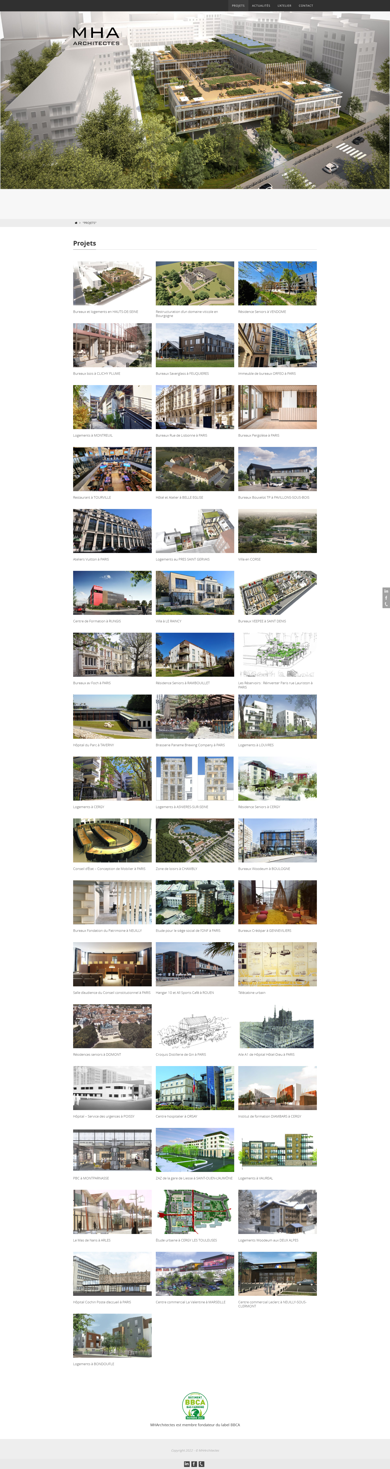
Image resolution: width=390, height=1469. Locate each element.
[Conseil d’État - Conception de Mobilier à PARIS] (112, 863)
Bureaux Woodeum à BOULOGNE (264, 868)
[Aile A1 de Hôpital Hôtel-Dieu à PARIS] (277, 1049)
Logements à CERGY (88, 806)
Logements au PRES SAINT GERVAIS (183, 559)
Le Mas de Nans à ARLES (91, 1240)
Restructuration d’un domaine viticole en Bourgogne (187, 313)
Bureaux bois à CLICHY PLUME (96, 373)
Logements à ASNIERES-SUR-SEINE (182, 806)
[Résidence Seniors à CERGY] (277, 801)
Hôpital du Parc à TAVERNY (93, 745)
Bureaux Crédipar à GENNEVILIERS (264, 930)
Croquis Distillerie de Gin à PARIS (181, 1054)
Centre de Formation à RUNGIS (97, 621)
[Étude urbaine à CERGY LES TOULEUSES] (195, 1235)
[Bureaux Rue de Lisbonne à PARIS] (195, 430)
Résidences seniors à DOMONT (97, 1054)
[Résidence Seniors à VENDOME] (277, 306)
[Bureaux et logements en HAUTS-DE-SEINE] (112, 306)
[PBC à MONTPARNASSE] (112, 1173)
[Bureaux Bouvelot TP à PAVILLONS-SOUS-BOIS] (277, 492)
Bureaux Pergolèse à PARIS (258, 435)
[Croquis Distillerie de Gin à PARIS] (195, 1049)
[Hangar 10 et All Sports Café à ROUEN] (195, 987)
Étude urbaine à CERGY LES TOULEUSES (186, 1240)
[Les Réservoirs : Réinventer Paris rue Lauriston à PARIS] (277, 677)
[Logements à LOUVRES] (277, 740)
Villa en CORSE (249, 559)
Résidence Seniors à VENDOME (262, 311)
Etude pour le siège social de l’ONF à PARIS (188, 930)
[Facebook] (385, 598)
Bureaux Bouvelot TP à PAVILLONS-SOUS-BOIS (273, 497)
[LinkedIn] (385, 591)
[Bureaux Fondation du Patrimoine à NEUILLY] (112, 925)
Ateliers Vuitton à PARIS (91, 559)
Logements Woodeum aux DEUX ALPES (268, 1240)
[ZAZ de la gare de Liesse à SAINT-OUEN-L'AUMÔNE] (195, 1173)
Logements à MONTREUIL (93, 435)
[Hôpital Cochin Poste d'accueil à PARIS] (112, 1297)
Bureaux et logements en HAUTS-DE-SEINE (105, 311)
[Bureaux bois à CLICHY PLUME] (112, 368)
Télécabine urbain (251, 992)
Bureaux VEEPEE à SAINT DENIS (262, 621)
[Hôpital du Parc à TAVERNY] (112, 740)
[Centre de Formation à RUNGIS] (112, 616)
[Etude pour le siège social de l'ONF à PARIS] (195, 925)
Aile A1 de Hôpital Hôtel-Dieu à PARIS (266, 1054)
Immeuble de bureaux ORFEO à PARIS (267, 373)
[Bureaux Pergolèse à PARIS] (277, 430)
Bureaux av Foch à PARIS (92, 683)
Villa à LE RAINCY (168, 621)
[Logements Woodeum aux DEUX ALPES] (277, 1235)
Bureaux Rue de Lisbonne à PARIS (181, 435)
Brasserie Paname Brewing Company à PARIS (190, 745)
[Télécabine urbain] (277, 987)
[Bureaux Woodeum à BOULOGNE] (277, 863)
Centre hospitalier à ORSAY (176, 1116)
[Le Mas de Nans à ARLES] (112, 1235)
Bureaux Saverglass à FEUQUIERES (182, 373)
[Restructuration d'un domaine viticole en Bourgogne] (195, 306)
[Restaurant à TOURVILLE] (112, 492)
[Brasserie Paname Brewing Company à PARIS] (195, 740)
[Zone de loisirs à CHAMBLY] (195, 863)
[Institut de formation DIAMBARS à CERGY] (277, 1111)
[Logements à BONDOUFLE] (112, 1358)
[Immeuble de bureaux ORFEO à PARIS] (277, 368)
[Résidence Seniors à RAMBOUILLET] (195, 677)
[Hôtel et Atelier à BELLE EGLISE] (195, 492)
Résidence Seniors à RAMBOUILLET (183, 683)
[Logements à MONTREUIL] (112, 430)
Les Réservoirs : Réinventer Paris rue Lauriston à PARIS (275, 685)
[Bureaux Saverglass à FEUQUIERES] (195, 368)
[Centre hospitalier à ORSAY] (195, 1111)
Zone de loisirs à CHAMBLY (176, 868)
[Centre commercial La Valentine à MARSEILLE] (195, 1297)
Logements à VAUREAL (255, 1178)
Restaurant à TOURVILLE (92, 497)
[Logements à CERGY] (112, 801)
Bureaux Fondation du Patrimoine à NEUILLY (107, 930)
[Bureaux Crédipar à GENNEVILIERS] (277, 925)
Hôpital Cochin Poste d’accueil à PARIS (102, 1302)
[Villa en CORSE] (277, 554)
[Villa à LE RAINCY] (195, 616)
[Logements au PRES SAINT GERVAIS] (195, 554)
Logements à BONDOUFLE (93, 1364)
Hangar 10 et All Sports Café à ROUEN (185, 992)
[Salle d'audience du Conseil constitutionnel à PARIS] (112, 987)
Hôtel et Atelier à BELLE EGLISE (179, 497)
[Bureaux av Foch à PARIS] (112, 677)
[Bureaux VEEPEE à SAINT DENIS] (277, 616)
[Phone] (385, 604)
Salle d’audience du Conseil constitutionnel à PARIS (112, 992)
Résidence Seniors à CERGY (259, 806)
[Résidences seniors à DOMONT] (112, 1049)
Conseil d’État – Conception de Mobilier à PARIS (109, 868)
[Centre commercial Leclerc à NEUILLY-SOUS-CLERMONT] (277, 1297)
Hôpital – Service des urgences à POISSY (103, 1116)
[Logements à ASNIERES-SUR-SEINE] (195, 801)
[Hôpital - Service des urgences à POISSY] (112, 1111)
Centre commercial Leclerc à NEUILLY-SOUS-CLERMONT (272, 1304)
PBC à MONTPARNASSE (91, 1178)
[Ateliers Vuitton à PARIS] (112, 554)
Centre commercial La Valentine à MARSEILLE (190, 1302)
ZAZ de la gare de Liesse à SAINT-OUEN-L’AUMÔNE (194, 1178)
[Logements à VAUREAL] (277, 1173)
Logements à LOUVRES (256, 745)
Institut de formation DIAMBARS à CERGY (269, 1116)
